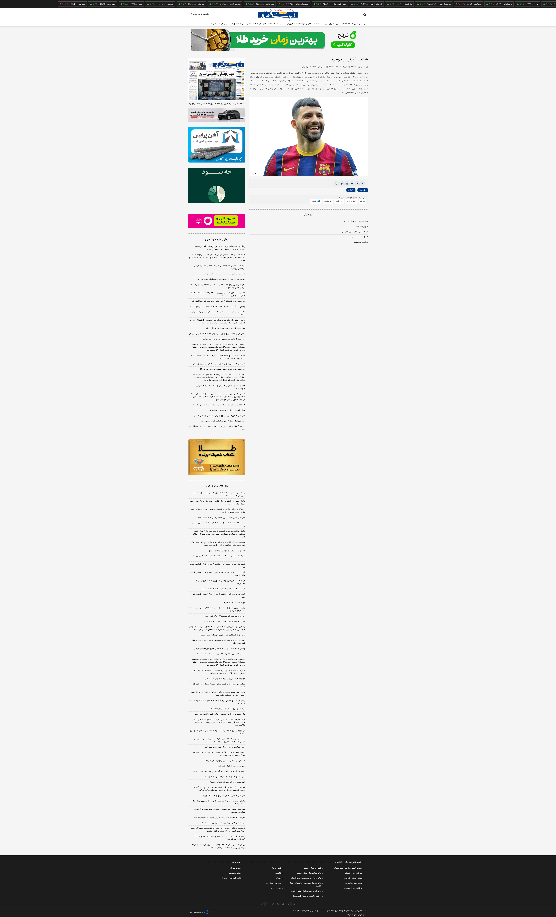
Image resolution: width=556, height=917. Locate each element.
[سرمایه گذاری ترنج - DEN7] (278, 40)
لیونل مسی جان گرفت (359, 237)
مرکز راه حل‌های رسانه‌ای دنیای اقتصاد (306, 891)
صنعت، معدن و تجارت (309, 23)
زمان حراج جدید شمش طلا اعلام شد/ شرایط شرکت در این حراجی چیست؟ (218, 524)
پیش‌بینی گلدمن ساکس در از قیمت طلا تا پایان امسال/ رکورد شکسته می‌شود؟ (217, 702)
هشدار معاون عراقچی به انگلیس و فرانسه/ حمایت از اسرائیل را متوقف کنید (219, 387)
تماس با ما (276, 868)
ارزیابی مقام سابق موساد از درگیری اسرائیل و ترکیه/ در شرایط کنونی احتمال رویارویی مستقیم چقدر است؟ (218, 694)
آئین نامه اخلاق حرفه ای (231, 878)
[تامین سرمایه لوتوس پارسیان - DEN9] (216, 185)
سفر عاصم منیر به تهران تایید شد (231, 766)
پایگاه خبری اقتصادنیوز (352, 888)
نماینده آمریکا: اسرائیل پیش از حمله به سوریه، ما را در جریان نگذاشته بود (217, 428)
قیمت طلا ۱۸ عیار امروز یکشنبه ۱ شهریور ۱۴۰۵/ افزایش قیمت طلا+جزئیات (220, 582)
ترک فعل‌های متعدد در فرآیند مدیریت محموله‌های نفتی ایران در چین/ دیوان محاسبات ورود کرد (219, 754)
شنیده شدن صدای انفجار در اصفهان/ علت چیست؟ (224, 776)
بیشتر (214, 23)
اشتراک (278, 878)
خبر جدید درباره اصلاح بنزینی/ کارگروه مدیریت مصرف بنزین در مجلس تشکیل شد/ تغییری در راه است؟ (219, 740)
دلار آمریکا (374, 4)
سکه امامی (235, 4)
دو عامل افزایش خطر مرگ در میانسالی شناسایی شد (224, 274)
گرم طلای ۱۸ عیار (342, 4)
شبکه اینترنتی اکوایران (353, 878)
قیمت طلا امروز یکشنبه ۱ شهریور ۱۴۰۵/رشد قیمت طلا (223, 588)
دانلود (254, 173)
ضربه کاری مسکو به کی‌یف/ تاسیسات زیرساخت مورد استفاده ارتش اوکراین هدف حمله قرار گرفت (218, 511)
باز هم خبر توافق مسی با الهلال (355, 231)
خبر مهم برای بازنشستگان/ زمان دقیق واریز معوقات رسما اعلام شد (218, 301)
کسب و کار (225, 23)
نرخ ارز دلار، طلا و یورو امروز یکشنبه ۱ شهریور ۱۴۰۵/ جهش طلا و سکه (218, 557)
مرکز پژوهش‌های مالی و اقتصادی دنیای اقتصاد (305, 885)
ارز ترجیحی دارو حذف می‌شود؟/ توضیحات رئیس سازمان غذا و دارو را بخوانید (217, 732)
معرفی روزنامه (235, 868)
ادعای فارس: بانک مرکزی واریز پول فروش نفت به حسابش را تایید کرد (216, 333)
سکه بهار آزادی (201, 4)
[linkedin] (346, 183)
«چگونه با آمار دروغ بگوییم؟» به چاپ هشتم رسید (225, 678)
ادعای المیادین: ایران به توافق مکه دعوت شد (227, 410)
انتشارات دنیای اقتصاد (312, 868)
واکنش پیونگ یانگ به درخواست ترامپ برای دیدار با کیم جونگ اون (217, 306)
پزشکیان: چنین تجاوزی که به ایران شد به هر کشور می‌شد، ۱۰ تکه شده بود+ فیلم (218, 642)
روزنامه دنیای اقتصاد (353, 873)
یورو (502, 4)
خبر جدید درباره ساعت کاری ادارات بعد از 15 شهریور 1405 (221, 517)
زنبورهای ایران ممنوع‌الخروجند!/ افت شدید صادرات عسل (222, 421)
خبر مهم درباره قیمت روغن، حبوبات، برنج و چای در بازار (222, 369)
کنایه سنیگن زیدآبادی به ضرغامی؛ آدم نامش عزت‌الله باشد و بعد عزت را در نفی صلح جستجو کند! (217, 286)
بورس (325, 23)
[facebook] (357, 183)
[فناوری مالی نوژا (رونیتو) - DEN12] (216, 457)
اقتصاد (347, 23)
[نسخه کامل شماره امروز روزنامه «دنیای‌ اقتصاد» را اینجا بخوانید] (216, 79)
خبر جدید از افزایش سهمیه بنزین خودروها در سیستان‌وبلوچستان (218, 363)
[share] (273, 904)
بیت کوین (443, 4)
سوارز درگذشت (362, 226)
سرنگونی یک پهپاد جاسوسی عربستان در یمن (227, 550)
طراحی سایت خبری (199, 912)
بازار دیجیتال (292, 23)
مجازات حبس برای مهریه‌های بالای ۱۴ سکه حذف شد (224, 621)
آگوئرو (350, 190)
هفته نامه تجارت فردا (353, 883)
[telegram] (341, 183)
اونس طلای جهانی (267, 4)
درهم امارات (473, 4)
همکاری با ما (276, 888)
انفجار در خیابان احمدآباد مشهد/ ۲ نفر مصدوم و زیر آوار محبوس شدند (218, 313)
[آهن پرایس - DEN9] (216, 145)
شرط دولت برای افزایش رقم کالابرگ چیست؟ (227, 782)
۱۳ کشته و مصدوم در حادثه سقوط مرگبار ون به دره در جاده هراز (218, 405)
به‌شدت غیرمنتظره (361, 242)
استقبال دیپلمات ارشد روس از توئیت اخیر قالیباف (225, 760)
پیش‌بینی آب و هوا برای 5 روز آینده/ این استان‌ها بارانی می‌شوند (218, 771)
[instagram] (293, 904)
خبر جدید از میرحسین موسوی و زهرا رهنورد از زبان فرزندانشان (219, 415)
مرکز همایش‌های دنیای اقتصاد (309, 873)
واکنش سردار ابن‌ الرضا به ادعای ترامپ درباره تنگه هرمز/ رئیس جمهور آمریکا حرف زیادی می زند (217, 502)
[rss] (278, 904)
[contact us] (267, 904)
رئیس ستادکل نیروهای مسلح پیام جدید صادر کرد (225, 747)
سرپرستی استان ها (273, 883)
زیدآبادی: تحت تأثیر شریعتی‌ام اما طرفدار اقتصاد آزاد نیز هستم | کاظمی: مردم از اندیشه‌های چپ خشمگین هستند (219, 248)
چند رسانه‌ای (238, 23)
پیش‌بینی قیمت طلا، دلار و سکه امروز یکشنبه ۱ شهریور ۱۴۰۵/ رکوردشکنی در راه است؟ (220, 838)
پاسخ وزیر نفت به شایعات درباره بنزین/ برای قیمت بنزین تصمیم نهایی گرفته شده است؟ (219, 494)
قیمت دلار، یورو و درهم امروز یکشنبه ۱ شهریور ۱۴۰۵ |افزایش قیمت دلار (217, 566)
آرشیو (248, 23)
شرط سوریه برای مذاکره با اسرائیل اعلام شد (228, 708)
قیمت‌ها (257, 23)
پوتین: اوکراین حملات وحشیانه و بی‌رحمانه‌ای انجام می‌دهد (221, 279)
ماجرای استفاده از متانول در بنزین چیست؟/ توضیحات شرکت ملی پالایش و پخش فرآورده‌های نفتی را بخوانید (218, 672)
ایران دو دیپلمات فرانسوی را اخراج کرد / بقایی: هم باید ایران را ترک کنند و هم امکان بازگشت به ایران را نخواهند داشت (218, 544)
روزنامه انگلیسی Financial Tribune (307, 896)
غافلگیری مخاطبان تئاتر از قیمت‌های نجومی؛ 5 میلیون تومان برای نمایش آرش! (218, 802)
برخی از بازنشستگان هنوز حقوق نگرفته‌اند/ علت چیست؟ (222, 635)
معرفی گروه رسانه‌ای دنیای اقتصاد (348, 868)
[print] (336, 183)
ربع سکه (532, 4)
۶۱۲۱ (358, 67)
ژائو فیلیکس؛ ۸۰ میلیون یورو (356, 221)
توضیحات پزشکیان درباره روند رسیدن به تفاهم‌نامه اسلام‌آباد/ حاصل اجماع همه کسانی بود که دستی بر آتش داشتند (217, 830)
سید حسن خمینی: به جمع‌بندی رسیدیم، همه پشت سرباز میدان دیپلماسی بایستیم (219, 267)
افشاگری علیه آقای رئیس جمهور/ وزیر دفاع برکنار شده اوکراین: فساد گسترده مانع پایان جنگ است (218, 294)
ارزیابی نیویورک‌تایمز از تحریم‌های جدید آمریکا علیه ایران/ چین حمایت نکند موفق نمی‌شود (217, 609)
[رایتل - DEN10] (216, 221)
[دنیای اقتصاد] (278, 15)
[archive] (262, 904)
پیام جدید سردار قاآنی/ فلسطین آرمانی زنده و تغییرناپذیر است (220, 714)
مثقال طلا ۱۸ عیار (305, 4)
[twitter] (352, 183)
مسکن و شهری (335, 23)
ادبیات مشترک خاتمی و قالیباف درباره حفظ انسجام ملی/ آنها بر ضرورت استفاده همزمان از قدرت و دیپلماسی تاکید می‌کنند (219, 789)
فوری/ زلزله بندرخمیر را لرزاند (234, 602)
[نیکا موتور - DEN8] (216, 115)
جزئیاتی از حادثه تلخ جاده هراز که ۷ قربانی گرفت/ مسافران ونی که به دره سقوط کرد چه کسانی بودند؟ (217, 357)
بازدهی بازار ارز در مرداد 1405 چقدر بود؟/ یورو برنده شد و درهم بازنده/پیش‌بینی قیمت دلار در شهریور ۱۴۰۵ (218, 846)
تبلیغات (278, 873)
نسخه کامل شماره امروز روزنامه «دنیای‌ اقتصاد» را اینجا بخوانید (217, 103)
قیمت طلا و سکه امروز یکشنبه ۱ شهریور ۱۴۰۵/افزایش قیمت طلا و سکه (218, 596)
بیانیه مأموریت (235, 873)
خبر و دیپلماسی (360, 23)
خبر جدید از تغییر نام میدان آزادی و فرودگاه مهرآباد (224, 339)
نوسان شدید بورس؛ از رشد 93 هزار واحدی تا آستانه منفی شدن (219, 654)
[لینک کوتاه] (362, 183)
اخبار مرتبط (308, 214)
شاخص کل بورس (410, 4)
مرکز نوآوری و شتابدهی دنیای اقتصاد (306, 878)
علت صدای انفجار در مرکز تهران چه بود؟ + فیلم (225, 328)
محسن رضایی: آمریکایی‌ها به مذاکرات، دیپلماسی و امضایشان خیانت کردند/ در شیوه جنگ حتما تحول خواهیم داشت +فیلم (217, 321)
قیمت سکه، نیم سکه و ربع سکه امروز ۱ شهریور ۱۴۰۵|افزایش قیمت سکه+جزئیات (217, 574)
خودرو (282, 23)
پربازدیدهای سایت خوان (216, 239)
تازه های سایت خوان (217, 486)
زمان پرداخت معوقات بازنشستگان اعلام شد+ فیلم (225, 616)
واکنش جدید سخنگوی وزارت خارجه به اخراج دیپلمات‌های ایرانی (219, 648)
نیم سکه (167, 4)
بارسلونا (363, 190)
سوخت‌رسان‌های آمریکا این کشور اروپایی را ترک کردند (223, 822)
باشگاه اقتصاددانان (270, 23)
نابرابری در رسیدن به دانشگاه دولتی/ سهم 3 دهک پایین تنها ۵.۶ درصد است (219, 685)
